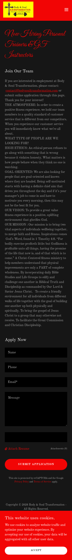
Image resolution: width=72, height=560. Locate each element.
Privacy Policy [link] (21, 482)
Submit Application (36, 464)
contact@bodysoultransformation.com (32, 90)
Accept (36, 550)
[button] (66, 10)
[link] (18, 10)
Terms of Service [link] (42, 482)
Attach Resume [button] (18, 449)
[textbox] (36, 353)
